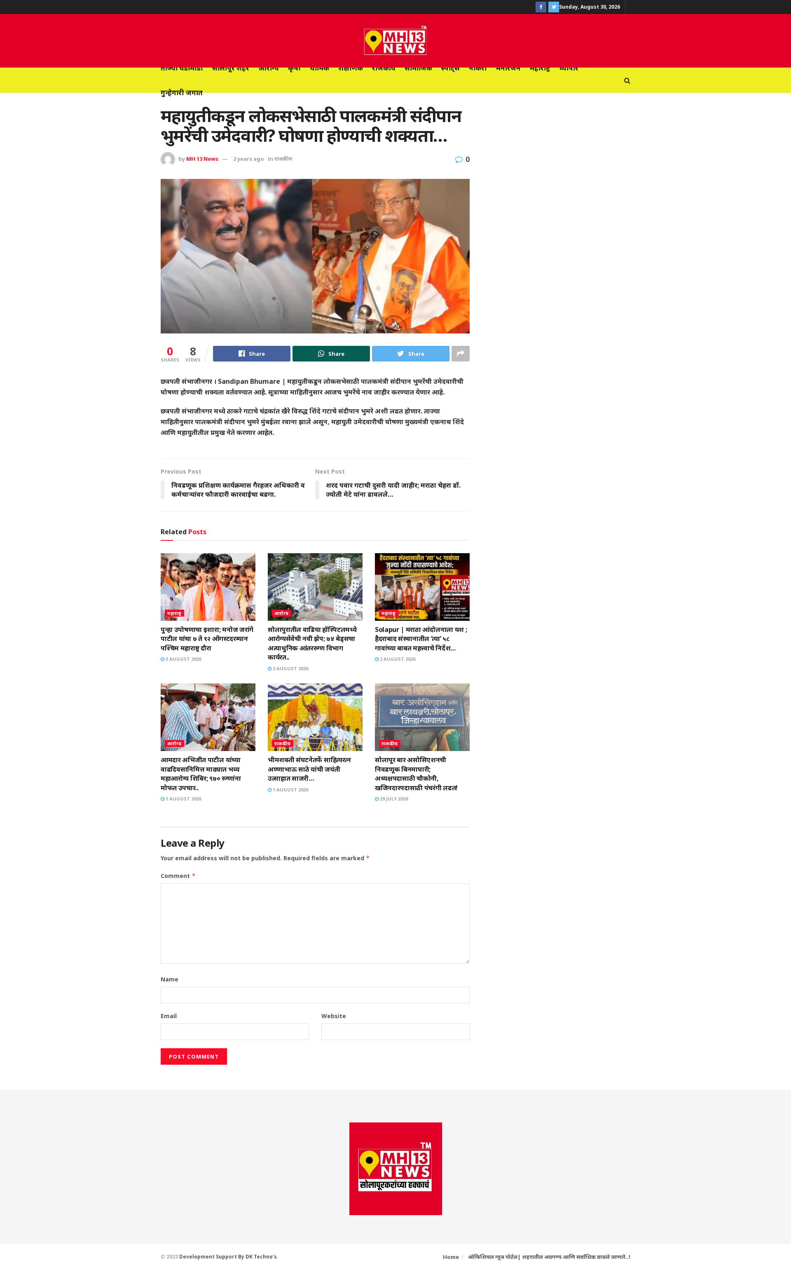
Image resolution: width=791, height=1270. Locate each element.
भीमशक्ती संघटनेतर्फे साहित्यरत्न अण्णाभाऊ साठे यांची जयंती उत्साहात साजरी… (309, 769)
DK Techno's (261, 1256)
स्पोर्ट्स (450, 68)
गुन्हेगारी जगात (182, 92)
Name (169, 979)
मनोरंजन (508, 68)
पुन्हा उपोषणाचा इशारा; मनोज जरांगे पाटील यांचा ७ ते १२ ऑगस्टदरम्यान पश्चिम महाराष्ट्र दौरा (207, 639)
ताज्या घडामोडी (182, 68)
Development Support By (212, 1256)
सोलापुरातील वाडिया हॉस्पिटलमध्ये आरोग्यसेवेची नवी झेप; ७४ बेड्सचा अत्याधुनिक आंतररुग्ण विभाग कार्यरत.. (312, 643)
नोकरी (478, 68)
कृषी (294, 68)
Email (169, 1016)
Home (451, 1257)
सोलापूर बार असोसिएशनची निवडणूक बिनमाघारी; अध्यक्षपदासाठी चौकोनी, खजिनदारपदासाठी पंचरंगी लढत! (416, 773)
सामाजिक (418, 68)
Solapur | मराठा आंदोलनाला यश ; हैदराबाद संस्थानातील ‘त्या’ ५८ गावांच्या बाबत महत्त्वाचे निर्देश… (421, 639)
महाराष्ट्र (540, 68)
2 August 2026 (289, 668)
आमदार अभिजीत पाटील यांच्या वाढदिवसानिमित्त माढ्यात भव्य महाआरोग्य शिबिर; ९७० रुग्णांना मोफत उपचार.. (201, 773)
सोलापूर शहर (230, 68)
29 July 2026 (393, 799)
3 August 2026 (182, 659)
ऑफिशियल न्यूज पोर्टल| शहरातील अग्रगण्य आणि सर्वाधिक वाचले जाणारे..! (549, 1257)
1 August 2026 (182, 799)
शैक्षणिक (350, 68)
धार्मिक (319, 68)
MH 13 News (202, 158)
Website (333, 1016)
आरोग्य (268, 68)
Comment (178, 876)
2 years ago (248, 158)
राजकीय (384, 68)
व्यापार (568, 68)
